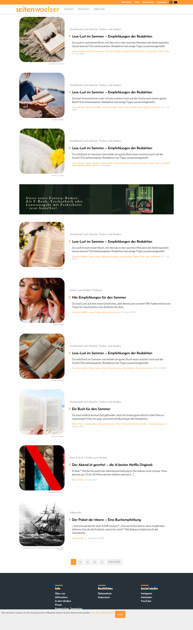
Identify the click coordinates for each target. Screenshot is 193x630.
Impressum (162, 2)
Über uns (99, 9)
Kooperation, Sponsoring (68, 608)
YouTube (146, 600)
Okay (120, 614)
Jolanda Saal (90, 424)
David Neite (77, 538)
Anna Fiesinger (109, 107)
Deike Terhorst (79, 51)
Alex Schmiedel (153, 256)
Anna (119, 368)
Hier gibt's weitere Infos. (102, 612)
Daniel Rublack (156, 424)
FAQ (137, 2)
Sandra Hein (136, 107)
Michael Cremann (95, 51)
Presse (58, 604)
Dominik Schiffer (113, 51)
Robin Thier (164, 51)
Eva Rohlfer (128, 368)
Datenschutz (148, 2)
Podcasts (83, 9)
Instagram (146, 593)
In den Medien (63, 600)
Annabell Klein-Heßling (133, 51)
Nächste (114, 561)
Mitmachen (126, 2)
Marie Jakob (92, 165)
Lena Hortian (151, 51)
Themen (68, 9)
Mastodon (146, 597)
